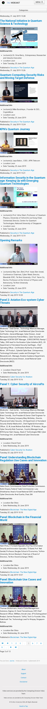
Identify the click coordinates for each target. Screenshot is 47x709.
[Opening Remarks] (19, 254)
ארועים (12, 661)
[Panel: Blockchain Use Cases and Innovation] (19, 596)
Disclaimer (23, 682)
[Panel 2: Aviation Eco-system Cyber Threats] (19, 316)
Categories (23, 10)
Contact (23, 678)
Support (23, 673)
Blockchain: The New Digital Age (23, 510)
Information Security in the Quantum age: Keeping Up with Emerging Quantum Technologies (22, 180)
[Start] (2, 643)
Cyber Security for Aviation (21, 377)
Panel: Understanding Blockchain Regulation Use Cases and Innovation (23, 459)
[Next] (10, 647)
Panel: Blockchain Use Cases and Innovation (20, 581)
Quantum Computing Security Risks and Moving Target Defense (22, 76)
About (24, 669)
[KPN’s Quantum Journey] (19, 143)
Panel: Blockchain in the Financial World (20, 519)
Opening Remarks (11, 240)
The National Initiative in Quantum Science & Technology (21, 22)
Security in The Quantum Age (22, 67)
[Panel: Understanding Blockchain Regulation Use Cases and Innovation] (19, 474)
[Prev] (7, 643)
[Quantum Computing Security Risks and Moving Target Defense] (19, 92)
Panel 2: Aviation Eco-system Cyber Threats (22, 301)
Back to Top (24, 706)
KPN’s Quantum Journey (15, 129)
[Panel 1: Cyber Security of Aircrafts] (19, 398)
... (24, 643)
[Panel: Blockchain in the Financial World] (19, 534)
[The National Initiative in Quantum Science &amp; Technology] (19, 37)
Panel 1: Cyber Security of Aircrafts (22, 384)
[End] (15, 647)
